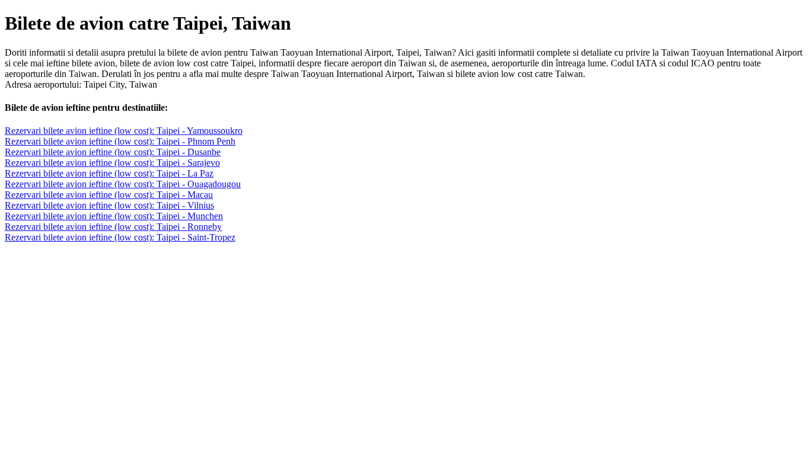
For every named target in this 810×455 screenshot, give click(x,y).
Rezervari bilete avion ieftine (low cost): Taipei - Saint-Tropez (120, 237)
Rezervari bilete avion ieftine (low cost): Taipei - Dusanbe (113, 152)
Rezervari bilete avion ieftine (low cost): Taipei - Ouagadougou (123, 184)
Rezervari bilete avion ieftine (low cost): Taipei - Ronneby (113, 227)
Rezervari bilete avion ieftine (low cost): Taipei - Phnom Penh (120, 141)
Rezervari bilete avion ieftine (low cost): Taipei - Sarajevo (112, 163)
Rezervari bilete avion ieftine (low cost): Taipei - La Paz (109, 173)
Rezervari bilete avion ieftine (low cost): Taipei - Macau (109, 195)
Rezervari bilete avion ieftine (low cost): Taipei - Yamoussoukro (124, 131)
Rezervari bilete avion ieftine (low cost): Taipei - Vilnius (109, 205)
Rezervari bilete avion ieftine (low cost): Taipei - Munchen (114, 216)
